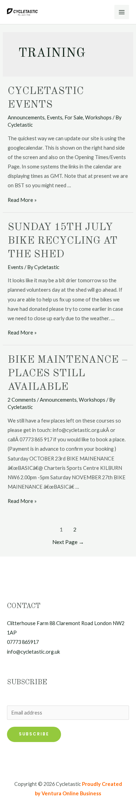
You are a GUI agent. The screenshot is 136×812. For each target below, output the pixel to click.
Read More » (22, 200)
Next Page (68, 542)
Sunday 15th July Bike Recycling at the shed (63, 241)
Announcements (26, 117)
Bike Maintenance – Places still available (68, 373)
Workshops (98, 117)
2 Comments (22, 400)
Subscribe (34, 734)
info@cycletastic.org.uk (33, 652)
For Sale (74, 117)
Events (54, 117)
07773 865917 (23, 642)
